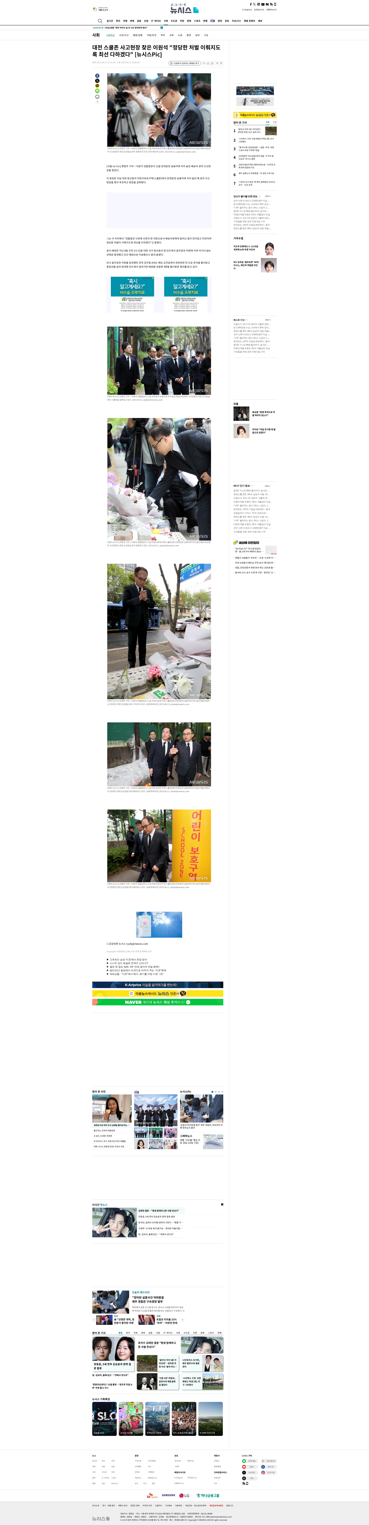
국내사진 (177, 1460)
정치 (118, 20)
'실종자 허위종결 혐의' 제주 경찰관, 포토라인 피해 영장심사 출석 (201, 1126)
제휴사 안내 (122, 1505)
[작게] (217, 63)
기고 (149, 1466)
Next (182, 1320)
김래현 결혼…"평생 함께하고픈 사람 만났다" (158, 1210)
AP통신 (216, 1460)
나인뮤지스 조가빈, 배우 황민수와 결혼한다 (191, 1363)
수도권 (174, 20)
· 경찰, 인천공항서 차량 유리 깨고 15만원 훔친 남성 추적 (255, 567)
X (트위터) (251, 1472)
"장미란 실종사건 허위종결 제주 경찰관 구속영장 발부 (148, 1299)
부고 (144, 1483)
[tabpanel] (201, 1112)
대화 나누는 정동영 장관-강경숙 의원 (109, 1146)
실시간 (110, 20)
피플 (236, 404)
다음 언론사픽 (270, 1461)
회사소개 (95, 1505)
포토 (227, 20)
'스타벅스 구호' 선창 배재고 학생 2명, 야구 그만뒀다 (191, 1381)
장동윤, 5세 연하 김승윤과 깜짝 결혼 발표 (156, 1216)
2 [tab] (216, 1092)
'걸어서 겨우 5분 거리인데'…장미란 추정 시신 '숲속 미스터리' (168, 1363)
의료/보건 (151, 35)
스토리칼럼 (152, 1460)
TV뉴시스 (236, 20)
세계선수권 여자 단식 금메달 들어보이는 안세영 (113, 1125)
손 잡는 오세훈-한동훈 (103, 1135)
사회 (166, 20)
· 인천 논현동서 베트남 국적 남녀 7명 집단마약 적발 (255, 562)
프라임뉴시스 (259, 9)
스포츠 (197, 20)
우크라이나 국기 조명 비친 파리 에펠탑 (110, 1141)
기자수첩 (238, 238)
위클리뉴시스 (271, 9)
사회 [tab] (267, 122)
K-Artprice (247, 9)
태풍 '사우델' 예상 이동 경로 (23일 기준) (190, 1141)
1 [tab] (212, 1092)
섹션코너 (138, 1477)
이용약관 (178, 1505)
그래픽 (176, 1466)
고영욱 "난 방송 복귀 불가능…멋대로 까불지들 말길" (160, 1228)
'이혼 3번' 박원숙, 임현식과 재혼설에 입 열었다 (167, 1381)
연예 (205, 20)
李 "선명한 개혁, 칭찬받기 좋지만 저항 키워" (124, 1323)
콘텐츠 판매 (135, 1505)
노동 (180, 35)
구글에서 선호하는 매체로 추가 (186, 63)
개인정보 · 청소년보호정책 (195, 1505)
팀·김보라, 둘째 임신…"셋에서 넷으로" (156, 1234)
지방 (182, 20)
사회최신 (110, 35)
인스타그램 (270, 1472)
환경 (189, 35)
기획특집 (151, 1472)
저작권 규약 (147, 1505)
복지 (163, 35)
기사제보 (168, 1505)
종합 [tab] (275, 122)
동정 (153, 1483)
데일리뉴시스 (152, 1477)
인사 (136, 1483)
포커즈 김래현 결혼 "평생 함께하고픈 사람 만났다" (157, 1345)
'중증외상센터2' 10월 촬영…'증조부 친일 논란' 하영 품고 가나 (112, 1386)
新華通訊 (217, 1466)
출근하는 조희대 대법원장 (104, 1130)
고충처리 (158, 1505)
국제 (125, 20)
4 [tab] (222, 1092)
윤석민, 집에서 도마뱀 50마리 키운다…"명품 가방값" (160, 1222)
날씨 (197, 35)
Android (217, 1477)
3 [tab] (219, 1092)
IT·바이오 (156, 20)
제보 (260, 20)
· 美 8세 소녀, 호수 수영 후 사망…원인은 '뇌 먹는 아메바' (255, 572)
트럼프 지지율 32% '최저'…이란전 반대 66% (166, 1323)
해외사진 (190, 1460)
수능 (206, 35)
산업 (146, 20)
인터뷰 (137, 1472)
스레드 (252, 1478)
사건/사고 (124, 35)
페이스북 (271, 1466)
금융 (139, 20)
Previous (94, 1320)
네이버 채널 (251, 1461)
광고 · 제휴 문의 (108, 1505)
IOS (215, 1483)
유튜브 (252, 1466)
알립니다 (229, 1505)
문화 (189, 20)
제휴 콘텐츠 (249, 20)
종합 (120, 1332)
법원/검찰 (138, 35)
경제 (132, 20)
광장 (220, 20)
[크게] (221, 63)
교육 (171, 35)
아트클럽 (138, 1466)
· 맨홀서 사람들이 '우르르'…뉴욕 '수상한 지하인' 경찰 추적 (255, 557)
